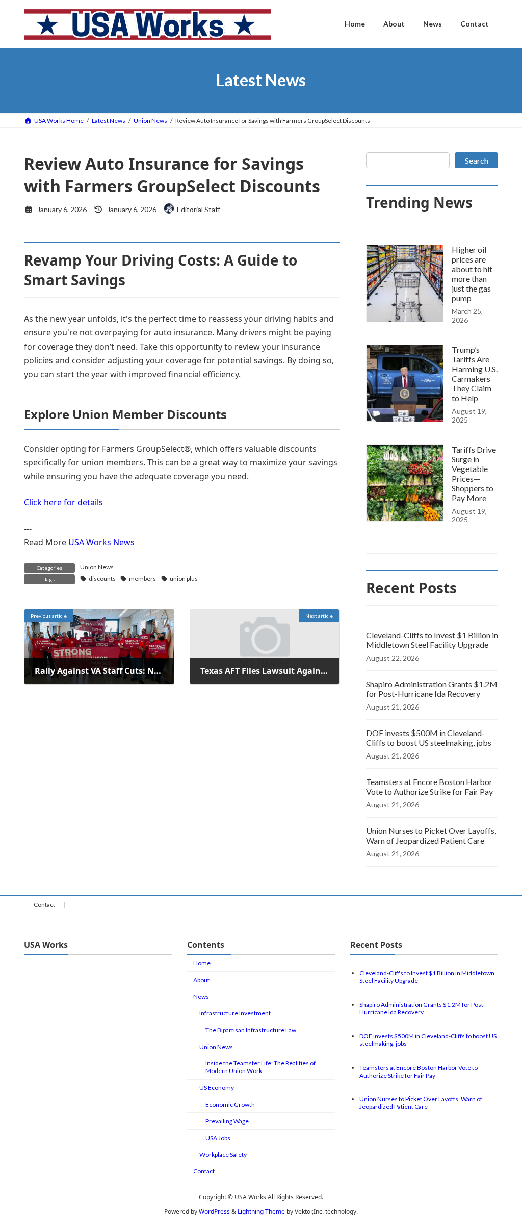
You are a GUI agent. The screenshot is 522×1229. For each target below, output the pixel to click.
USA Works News (101, 542)
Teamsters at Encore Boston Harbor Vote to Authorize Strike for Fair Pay (429, 786)
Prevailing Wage (227, 1121)
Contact (44, 904)
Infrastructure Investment (235, 1013)
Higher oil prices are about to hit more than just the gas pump (472, 274)
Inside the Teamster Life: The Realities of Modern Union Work (260, 1067)
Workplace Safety (223, 1154)
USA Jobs (217, 1138)
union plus (184, 578)
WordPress (214, 1211)
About (201, 980)
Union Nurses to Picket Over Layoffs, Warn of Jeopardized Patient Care (431, 835)
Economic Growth (230, 1104)
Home (202, 963)
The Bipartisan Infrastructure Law (250, 1030)
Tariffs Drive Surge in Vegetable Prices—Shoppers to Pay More (474, 473)
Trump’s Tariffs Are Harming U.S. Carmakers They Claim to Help (475, 374)
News (201, 996)
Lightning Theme (261, 1211)
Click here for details (63, 502)
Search (476, 160)
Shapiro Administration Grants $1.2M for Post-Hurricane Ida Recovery (432, 688)
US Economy (216, 1087)
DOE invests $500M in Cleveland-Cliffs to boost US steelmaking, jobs (428, 737)
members (142, 578)
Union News (97, 567)
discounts (102, 578)
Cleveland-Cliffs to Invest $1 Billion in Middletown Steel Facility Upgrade (432, 639)
